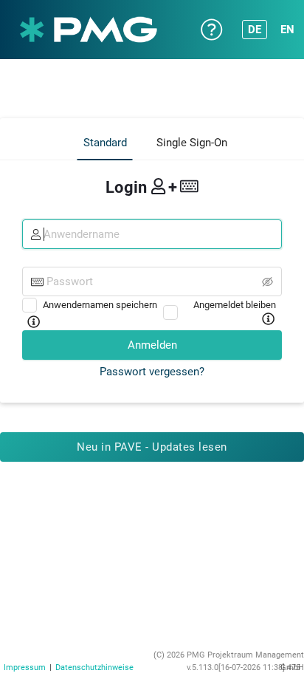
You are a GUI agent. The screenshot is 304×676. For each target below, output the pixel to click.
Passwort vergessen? (152, 371)
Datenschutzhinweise (94, 667)
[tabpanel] (152, 276)
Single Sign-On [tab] (191, 142)
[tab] (105, 142)
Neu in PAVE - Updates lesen (152, 447)
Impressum (25, 667)
